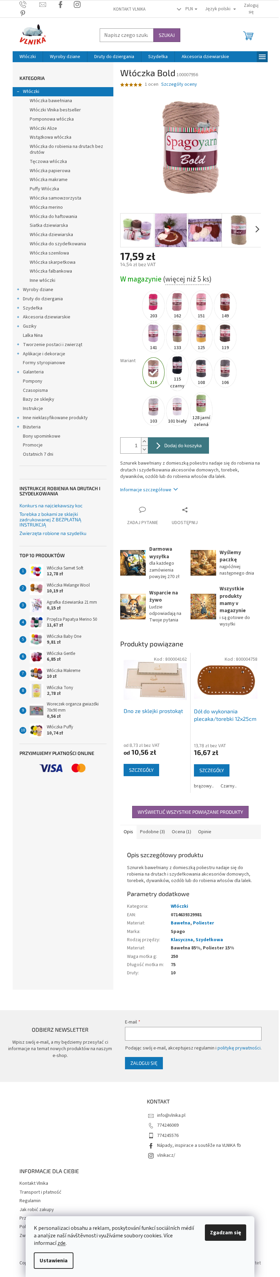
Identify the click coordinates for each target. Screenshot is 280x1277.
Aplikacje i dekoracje (44, 354)
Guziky (30, 326)
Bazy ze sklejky (38, 399)
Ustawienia (54, 1260)
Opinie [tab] (204, 831)
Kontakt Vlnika (129, 9)
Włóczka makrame (49, 179)
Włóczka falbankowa (51, 271)
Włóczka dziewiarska (51, 234)
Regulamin (30, 1200)
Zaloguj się (143, 1063)
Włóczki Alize (43, 128)
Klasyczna (182, 939)
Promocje (33, 445)
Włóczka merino (46, 207)
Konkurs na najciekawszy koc (51, 505)
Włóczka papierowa (50, 170)
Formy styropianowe (44, 362)
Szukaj (167, 35)
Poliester (203, 923)
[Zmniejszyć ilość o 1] (144, 449)
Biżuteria (32, 427)
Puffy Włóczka (44, 189)
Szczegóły (141, 770)
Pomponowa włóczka (52, 119)
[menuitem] (28, 56)
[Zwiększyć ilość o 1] (144, 441)
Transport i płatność (40, 1192)
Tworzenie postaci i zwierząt (52, 344)
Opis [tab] (128, 831)
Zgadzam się (225, 1232)
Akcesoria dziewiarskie (46, 317)
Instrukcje (33, 408)
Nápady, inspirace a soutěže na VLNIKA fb (199, 1145)
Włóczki (31, 91)
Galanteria (33, 372)
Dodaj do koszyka (183, 445)
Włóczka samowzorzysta (55, 198)
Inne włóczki (42, 280)
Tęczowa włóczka (48, 161)
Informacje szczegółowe (145, 489)
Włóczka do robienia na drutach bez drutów (66, 149)
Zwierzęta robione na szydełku (52, 533)
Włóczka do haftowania (53, 216)
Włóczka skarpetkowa (52, 262)
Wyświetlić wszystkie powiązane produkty (190, 812)
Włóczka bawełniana (51, 100)
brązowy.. (204, 786)
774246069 (168, 1125)
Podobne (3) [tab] (152, 831)
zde (61, 1243)
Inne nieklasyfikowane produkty (55, 417)
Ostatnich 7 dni (38, 454)
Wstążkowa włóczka (50, 137)
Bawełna (180, 923)
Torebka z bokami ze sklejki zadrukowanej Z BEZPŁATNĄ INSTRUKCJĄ (50, 519)
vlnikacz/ (166, 1155)
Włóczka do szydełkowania (58, 244)
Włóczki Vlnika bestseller (55, 110)
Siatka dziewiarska (49, 225)
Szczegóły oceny (179, 84)
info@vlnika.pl (171, 1115)
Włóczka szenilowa (49, 253)
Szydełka (32, 308)
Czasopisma (35, 390)
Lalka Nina (33, 335)
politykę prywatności (239, 1048)
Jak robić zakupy (36, 1209)
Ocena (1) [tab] (181, 831)
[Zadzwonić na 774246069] (29, 4)
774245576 (168, 1135)
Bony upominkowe (41, 436)
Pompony (32, 381)
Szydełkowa (209, 939)
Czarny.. (229, 786)
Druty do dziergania (43, 299)
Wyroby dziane (38, 289)
